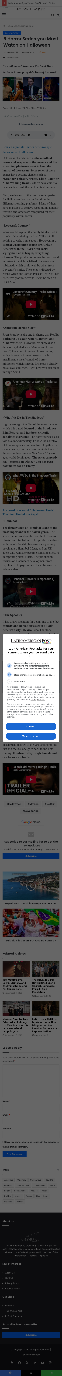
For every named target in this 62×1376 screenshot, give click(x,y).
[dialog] (31, 688)
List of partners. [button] (38, 699)
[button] (31, 681)
